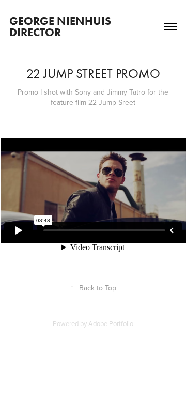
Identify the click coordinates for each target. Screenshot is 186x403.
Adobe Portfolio (110, 323)
